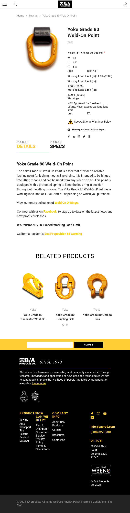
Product (26, 144)
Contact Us (58, 440)
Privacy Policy (40, 440)
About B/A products (58, 423)
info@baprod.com (103, 426)
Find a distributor (42, 427)
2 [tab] (67, 325)
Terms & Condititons (43, 447)
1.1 (74, 57)
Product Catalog (24, 439)
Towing (23, 419)
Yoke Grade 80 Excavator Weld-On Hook (33, 319)
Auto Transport (25, 425)
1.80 (75, 62)
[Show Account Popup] (125, 4)
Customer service (41, 434)
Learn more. (39, 383)
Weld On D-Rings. (67, 202)
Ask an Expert (98, 129)
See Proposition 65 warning (63, 233)
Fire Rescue (23, 432)
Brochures (58, 435)
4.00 (75, 67)
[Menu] (5, 4)
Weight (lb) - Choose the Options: (86, 52)
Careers (56, 429)
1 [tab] (63, 325)
